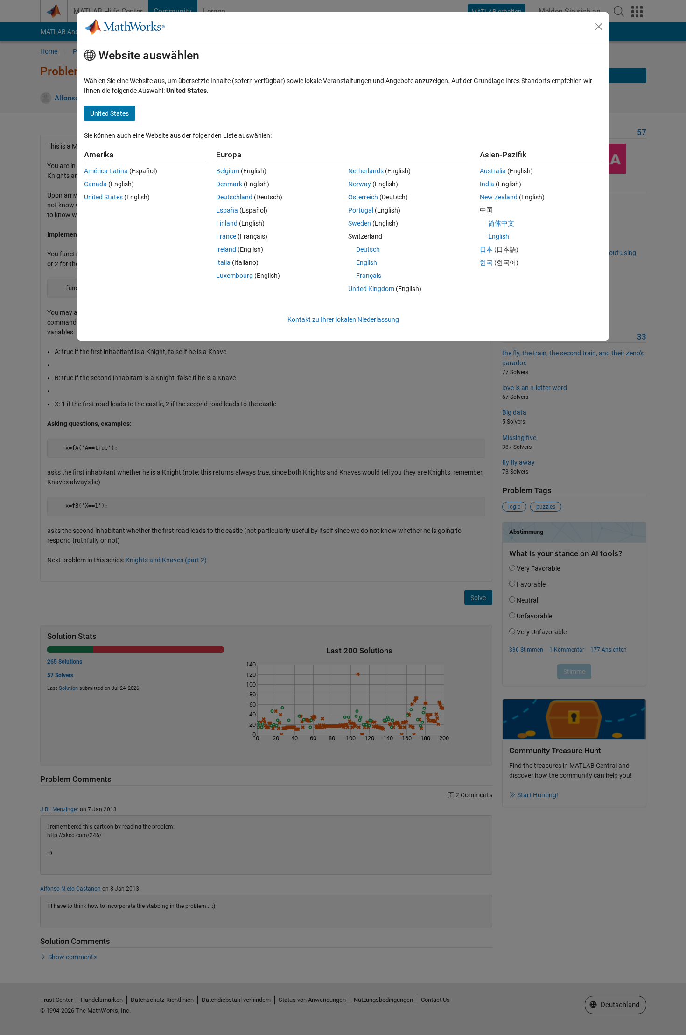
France (226, 236)
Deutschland (234, 197)
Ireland (226, 249)
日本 (486, 249)
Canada (95, 184)
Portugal (360, 210)
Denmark (229, 184)
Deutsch (368, 249)
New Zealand (499, 197)
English (366, 262)
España (227, 210)
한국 (486, 262)
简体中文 (501, 223)
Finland (227, 223)
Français (368, 275)
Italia (223, 262)
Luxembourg (234, 275)
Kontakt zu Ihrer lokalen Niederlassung (343, 319)
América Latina (106, 171)
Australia (493, 171)
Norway (359, 184)
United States (103, 197)
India (487, 184)
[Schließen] (598, 26)
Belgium (227, 171)
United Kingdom (371, 288)
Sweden (359, 223)
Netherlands (366, 171)
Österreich (363, 197)
